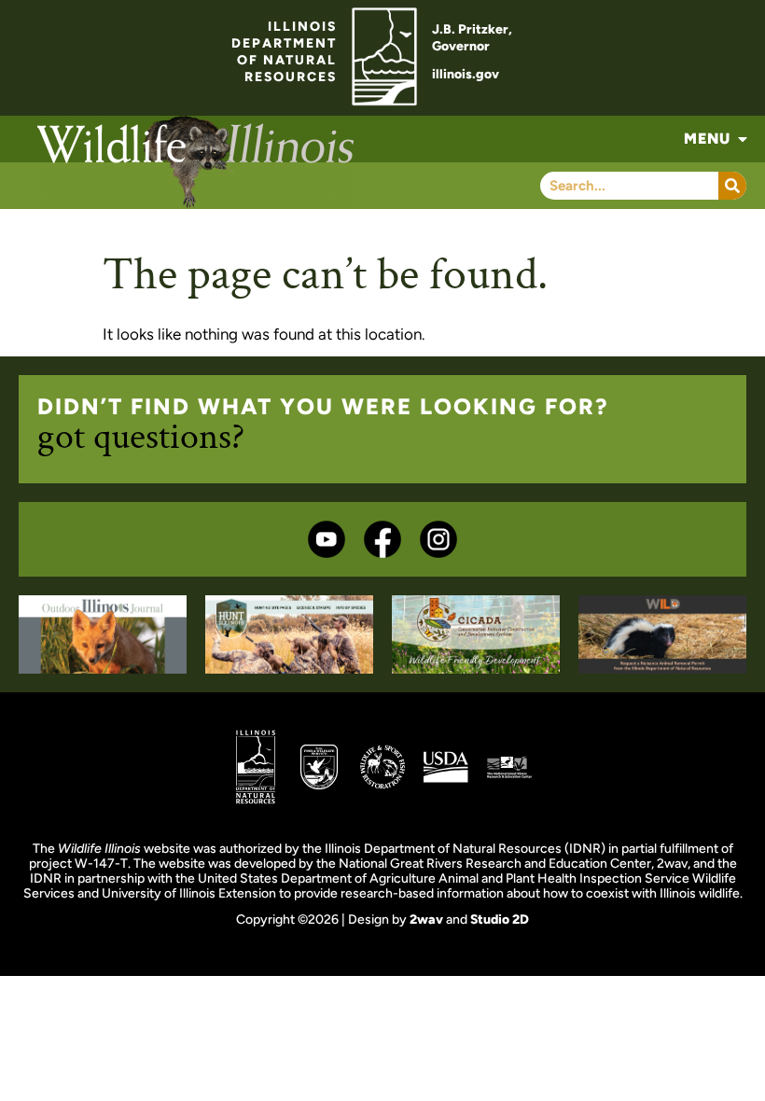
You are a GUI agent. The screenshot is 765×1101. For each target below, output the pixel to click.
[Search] (732, 186)
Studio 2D (499, 919)
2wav (426, 919)
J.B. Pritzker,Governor (472, 37)
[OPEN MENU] (742, 139)
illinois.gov (465, 74)
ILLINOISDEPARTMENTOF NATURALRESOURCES (284, 52)
